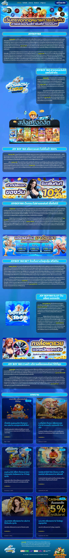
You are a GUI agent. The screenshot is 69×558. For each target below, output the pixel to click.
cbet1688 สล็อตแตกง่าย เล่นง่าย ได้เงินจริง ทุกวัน (17, 522)
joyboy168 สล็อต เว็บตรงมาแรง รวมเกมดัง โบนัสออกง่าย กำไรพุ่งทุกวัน (17, 474)
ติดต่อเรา (36, 3)
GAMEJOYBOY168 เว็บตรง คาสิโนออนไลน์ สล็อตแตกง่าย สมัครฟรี (51, 473)
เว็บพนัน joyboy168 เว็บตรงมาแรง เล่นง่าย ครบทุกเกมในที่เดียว (16, 424)
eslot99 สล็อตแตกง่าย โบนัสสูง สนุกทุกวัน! (50, 522)
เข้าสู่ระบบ (43, 3)
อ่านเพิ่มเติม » (7, 437)
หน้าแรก (19, 3)
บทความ (30, 3)
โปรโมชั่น (25, 3)
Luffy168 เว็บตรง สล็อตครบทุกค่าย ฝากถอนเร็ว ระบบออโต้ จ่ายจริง (50, 425)
